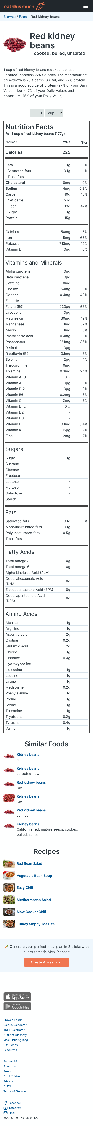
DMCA (7, 1086)
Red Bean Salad (29, 863)
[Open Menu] (86, 6)
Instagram (14, 1107)
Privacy (8, 1081)
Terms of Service (14, 1091)
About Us (9, 1066)
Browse (9, 16)
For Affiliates (11, 1076)
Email (11, 1112)
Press (7, 1071)
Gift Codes (10, 1045)
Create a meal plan (46, 962)
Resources (10, 1050)
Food (23, 16)
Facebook (14, 1102)
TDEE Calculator (14, 1030)
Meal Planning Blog (15, 1040)
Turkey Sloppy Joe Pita (36, 924)
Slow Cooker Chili (31, 912)
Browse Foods (12, 1020)
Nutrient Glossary (15, 1035)
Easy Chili (25, 887)
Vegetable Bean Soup (34, 875)
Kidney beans (28, 754)
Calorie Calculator (15, 1025)
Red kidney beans (52, 40)
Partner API (10, 1061)
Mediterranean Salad (34, 900)
